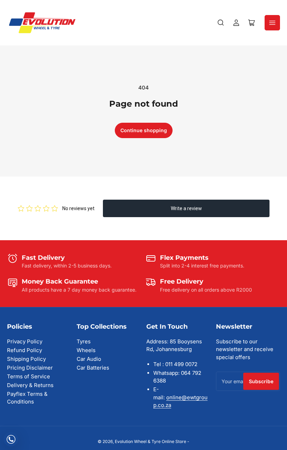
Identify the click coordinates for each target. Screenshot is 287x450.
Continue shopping (143, 130)
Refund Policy (24, 350)
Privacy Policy (24, 341)
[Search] (221, 22)
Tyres (84, 341)
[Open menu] (272, 22)
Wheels (86, 350)
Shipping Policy (26, 359)
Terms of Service (28, 376)
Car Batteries (93, 367)
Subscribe (261, 381)
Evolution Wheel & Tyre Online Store (151, 441)
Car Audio (89, 359)
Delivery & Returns (30, 385)
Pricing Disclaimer (30, 367)
